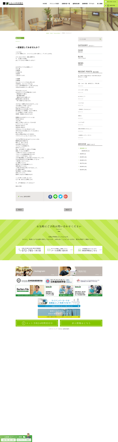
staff (19, 38)
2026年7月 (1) (86, 150)
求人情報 (99, 3)
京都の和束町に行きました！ (85, 128)
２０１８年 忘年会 (83, 90)
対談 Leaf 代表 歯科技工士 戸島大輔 (88, 83)
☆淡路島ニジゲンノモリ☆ (84, 135)
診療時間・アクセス (88, 3)
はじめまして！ (82, 96)
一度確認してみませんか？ (84, 109)
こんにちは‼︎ (81, 122)
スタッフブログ (57, 33)
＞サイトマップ (53, 328)
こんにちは (81, 102)
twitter (61, 196)
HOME (47, 33)
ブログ (51, 33)
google (66, 196)
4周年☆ (80, 115)
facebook (50, 197)
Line (55, 196)
